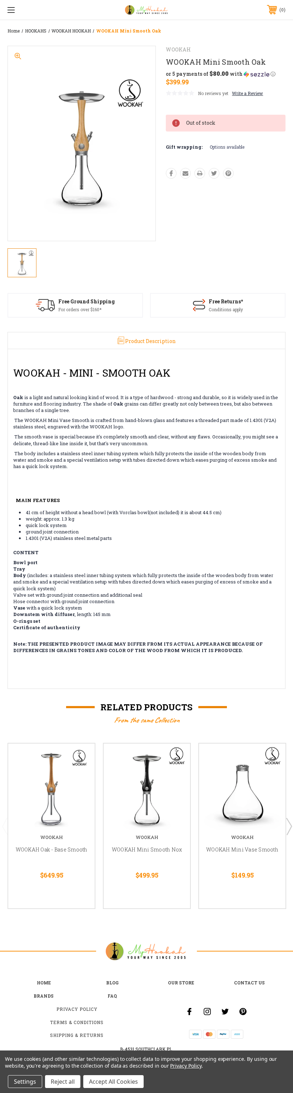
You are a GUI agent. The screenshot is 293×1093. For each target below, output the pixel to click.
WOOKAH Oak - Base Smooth (52, 849)
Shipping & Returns (77, 1035)
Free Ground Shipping (86, 301)
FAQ (112, 996)
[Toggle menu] (35, 10)
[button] (220, 74)
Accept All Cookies (113, 1081)
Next (288, 826)
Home (44, 982)
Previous (4, 826)
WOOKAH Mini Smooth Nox (147, 849)
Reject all (63, 1081)
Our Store (181, 982)
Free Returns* (226, 301)
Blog (112, 982)
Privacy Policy (77, 1009)
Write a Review (247, 93)
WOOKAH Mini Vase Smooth (242, 849)
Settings (25, 1081)
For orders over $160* (79, 309)
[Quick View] (80, 757)
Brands (44, 996)
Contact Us (249, 982)
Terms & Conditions (77, 1022)
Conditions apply (226, 309)
